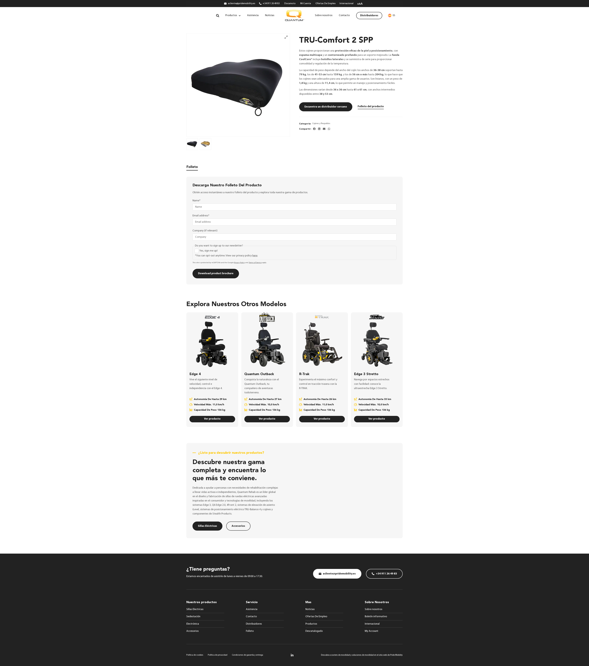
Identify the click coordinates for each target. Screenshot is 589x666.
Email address (200, 215)
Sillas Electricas (194, 609)
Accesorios (192, 631)
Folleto (250, 631)
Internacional (372, 624)
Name (196, 200)
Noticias (310, 609)
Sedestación (193, 616)
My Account (371, 631)
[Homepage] (294, 15)
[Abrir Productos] (240, 16)
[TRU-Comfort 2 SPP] (238, 85)
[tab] (192, 168)
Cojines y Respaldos (321, 123)
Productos (311, 624)
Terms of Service (255, 263)
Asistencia (251, 609)
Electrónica (192, 624)
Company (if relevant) (205, 230)
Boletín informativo (376, 616)
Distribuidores (254, 624)
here (254, 255)
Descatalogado (314, 631)
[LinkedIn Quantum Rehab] (292, 655)
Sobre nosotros (373, 609)
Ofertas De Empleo (316, 616)
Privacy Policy (239, 263)
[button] (314, 129)
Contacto (251, 616)
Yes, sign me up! (208, 251)
